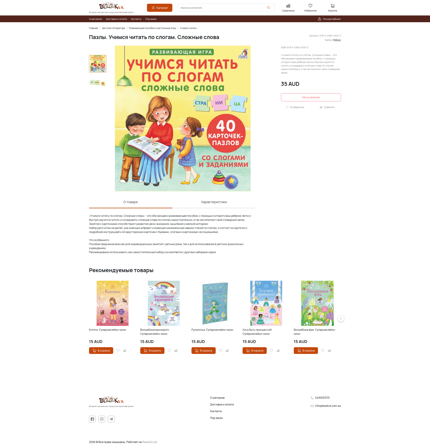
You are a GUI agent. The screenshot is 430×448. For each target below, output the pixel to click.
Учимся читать (188, 28)
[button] (341, 318)
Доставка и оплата (222, 404)
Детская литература (113, 28)
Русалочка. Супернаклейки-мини (212, 330)
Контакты (216, 411)
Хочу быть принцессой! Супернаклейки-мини (257, 332)
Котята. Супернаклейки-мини (107, 330)
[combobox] (226, 8)
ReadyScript (149, 442)
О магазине (217, 398)
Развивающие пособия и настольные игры (152, 28)
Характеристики (214, 202)
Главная (93, 28)
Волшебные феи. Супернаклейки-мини (315, 332)
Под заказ (216, 418)
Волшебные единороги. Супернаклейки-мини (154, 332)
